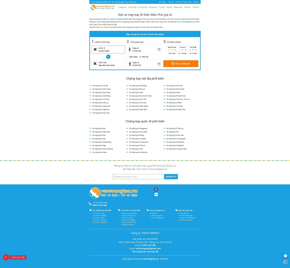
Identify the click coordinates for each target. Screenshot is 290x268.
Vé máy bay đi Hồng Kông (101, 142)
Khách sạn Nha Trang (129, 222)
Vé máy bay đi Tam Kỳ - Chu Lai (178, 99)
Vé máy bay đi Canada (137, 139)
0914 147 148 (99, 205)
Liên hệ (196, 2)
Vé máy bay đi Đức (99, 135)
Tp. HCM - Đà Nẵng (100, 215)
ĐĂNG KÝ (172, 176)
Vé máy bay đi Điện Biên (138, 109)
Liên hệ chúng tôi (156, 215)
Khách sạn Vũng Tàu (128, 215)
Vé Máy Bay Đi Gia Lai (100, 103)
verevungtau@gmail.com (148, 248)
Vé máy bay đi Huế (136, 92)
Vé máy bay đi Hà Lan (137, 145)
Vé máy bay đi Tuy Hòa (137, 103)
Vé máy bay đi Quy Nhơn (101, 92)
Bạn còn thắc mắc (185, 210)
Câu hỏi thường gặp (186, 215)
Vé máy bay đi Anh (99, 139)
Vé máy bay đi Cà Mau (174, 106)
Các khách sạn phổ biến (130, 210)
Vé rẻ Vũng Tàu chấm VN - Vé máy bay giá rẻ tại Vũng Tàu (113, 2)
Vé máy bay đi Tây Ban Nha (176, 149)
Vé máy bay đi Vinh (173, 92)
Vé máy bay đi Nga (99, 145)
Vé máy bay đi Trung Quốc (176, 139)
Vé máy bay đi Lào (136, 149)
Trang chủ (122, 7)
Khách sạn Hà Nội (128, 225)
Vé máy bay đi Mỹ (98, 128)
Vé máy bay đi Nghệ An (100, 109)
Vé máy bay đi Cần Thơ (137, 99)
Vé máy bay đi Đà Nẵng (137, 86)
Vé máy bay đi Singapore (138, 128)
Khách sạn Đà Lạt (127, 218)
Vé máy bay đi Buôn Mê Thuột (140, 96)
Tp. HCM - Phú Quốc (100, 220)
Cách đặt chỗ (184, 213)
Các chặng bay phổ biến (101, 210)
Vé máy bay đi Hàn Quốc (138, 132)
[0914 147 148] (6, 257)
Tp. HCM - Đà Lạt (99, 213)
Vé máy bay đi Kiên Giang (138, 106)
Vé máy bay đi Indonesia (138, 152)
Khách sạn (178, 7)
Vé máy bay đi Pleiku (173, 103)
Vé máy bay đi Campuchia (138, 142)
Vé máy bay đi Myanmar (175, 142)
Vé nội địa (142, 7)
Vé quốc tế (153, 7)
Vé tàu (169, 7)
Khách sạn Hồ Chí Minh (129, 213)
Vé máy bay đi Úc (172, 132)
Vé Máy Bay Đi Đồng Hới (101, 106)
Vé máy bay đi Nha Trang (101, 89)
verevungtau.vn (187, 22)
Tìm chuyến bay (106, 27)
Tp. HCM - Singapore (100, 222)
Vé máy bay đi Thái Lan (175, 128)
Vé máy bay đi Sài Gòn (174, 86)
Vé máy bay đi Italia (99, 152)
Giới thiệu (162, 2)
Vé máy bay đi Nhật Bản (101, 132)
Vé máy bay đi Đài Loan (175, 135)
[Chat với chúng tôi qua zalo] (285, 262)
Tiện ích (187, 7)
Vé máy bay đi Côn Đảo (100, 99)
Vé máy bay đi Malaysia (175, 145)
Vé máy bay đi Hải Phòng (101, 96)
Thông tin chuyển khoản (187, 218)
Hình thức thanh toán (183, 2)
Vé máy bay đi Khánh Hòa (175, 109)
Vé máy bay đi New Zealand (102, 149)
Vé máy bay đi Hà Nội (100, 86)
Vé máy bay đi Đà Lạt (137, 89)
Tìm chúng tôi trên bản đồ (145, 251)
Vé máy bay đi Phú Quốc (175, 89)
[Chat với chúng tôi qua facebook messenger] (285, 256)
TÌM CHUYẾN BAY (182, 64)
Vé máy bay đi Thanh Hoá (175, 96)
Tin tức (162, 7)
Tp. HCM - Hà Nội (99, 218)
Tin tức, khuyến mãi (157, 218)
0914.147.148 (149, 245)
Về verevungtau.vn (157, 210)
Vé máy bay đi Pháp (136, 135)
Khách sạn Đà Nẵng (128, 220)
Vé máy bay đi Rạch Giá (100, 113)
